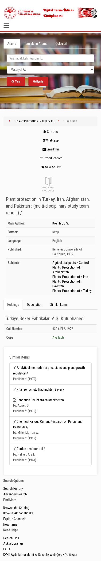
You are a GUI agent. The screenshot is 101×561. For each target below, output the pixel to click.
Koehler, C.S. (60, 223)
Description (34, 305)
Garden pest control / (31, 449)
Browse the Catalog (16, 508)
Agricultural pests (64, 263)
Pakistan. (58, 286)
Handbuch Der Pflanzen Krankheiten (40, 400)
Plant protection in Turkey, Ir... (35, 121)
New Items (10, 524)
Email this (52, 149)
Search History (13, 488)
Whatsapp (52, 140)
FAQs (6, 549)
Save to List (52, 167)
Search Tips (11, 538)
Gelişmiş (38, 81)
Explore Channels (14, 519)
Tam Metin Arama (35, 43)
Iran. (86, 277)
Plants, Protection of (66, 267)
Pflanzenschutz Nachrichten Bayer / (40, 389)
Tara (17, 81)
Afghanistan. (61, 272)
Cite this (52, 132)
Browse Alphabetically (18, 513)
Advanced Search (15, 494)
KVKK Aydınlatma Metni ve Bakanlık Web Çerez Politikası (40, 555)
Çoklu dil (61, 43)
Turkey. (87, 291)
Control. (84, 263)
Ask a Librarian (13, 543)
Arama (11, 43)
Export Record (52, 158)
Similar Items (59, 305)
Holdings (13, 305)
